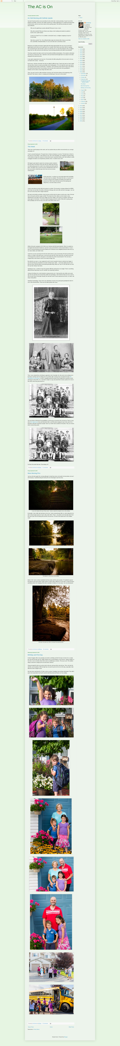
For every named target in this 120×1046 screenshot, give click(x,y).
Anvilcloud (88, 22)
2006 (81, 117)
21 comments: (45, 467)
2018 (81, 64)
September (83, 79)
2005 (81, 119)
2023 (81, 54)
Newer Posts (31, 1027)
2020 (81, 60)
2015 (81, 69)
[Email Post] (50, 140)
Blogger (66, 1036)
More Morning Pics (34, 473)
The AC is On (40, 6)
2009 (81, 111)
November (83, 75)
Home (51, 1027)
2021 (81, 58)
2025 (81, 51)
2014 (81, 71)
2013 (81, 105)
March (82, 99)
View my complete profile (83, 38)
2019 (81, 62)
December (83, 73)
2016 (81, 68)
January (83, 103)
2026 (81, 49)
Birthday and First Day (35, 655)
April (82, 97)
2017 (81, 66)
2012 (81, 107)
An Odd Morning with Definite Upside (40, 18)
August (82, 90)
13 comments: (45, 1023)
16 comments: (46, 649)
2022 (81, 56)
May (82, 95)
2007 (81, 115)
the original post (34, 422)
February (83, 101)
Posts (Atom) (36, 1029)
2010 (81, 109)
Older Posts (71, 1027)
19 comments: (45, 140)
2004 (81, 120)
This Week (31, 146)
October (83, 77)
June (82, 93)
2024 (81, 52)
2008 (81, 113)
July (82, 91)
